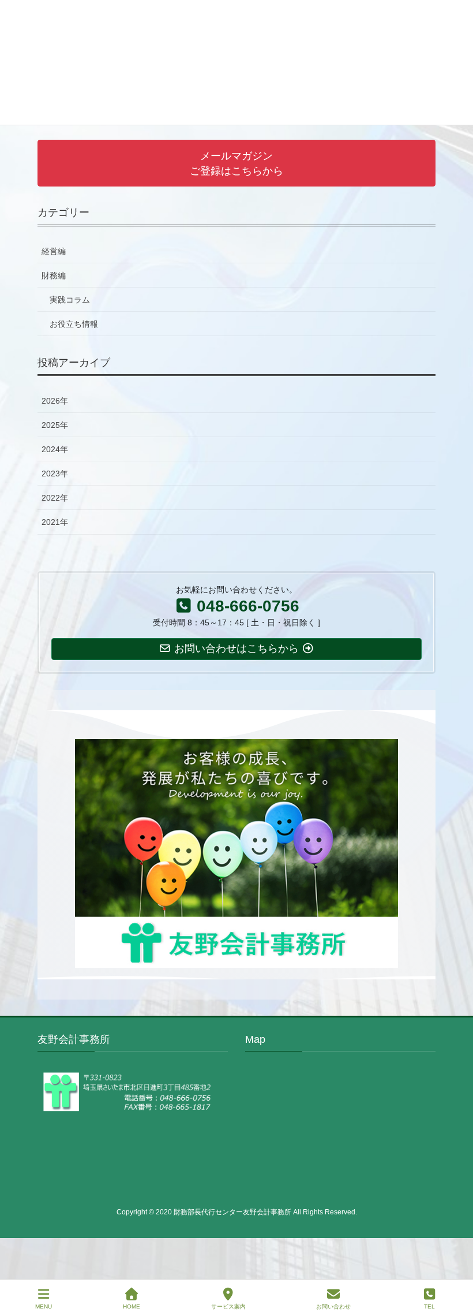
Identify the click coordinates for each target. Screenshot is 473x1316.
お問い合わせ (333, 1306)
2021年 (55, 522)
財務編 (54, 275)
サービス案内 (228, 1306)
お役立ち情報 (74, 324)
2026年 (55, 400)
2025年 (55, 425)
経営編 (54, 251)
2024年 (55, 449)
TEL (429, 1306)
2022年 (55, 497)
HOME (131, 1306)
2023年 (55, 473)
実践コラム (70, 299)
